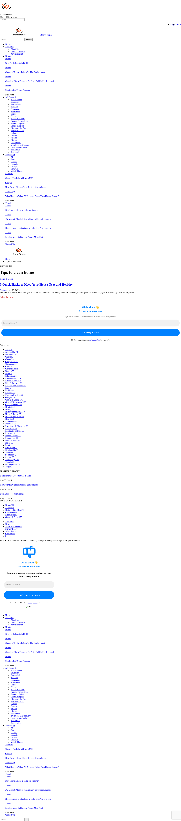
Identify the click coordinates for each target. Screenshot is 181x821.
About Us (9, 47)
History (14, 140)
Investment (15, 111)
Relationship (16, 152)
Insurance (10, 424)
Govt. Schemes (13, 404)
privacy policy (94, 340)
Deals (8, 373)
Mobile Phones (17, 171)
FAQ (8, 388)
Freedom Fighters (18, 123)
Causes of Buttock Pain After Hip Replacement (25, 72)
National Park (13, 440)
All (12, 157)
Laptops (14, 166)
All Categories (11, 97)
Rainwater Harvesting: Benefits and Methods (19, 485)
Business (14, 107)
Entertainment (16, 99)
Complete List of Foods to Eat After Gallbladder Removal (29, 81)
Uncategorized (12, 464)
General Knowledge (15, 402)
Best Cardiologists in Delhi (16, 63)
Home (7, 44)
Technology (10, 154)
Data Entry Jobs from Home (12, 494)
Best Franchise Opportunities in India (15, 476)
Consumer (11, 364)
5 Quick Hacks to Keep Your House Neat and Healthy (36, 284)
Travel (8, 203)
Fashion (14, 138)
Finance (10, 393)
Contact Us (10, 244)
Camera (14, 162)
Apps (13, 159)
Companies (15, 109)
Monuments (16, 142)
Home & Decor (17, 130)
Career (9, 359)
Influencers (11, 421)
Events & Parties (18, 118)
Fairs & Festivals (13, 383)
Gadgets (14, 164)
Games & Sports (17, 126)
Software (14, 169)
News (9, 443)
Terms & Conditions (13, 526)
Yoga (8, 467)
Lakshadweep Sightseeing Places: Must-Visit (24, 237)
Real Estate (15, 150)
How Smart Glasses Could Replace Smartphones (25, 187)
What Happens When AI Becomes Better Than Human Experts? (32, 196)
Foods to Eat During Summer (17, 90)
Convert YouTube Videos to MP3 (19, 178)
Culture (14, 133)
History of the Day (18, 128)
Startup (14, 114)
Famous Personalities (19, 121)
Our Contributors (18, 51)
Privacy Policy (11, 529)
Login (172, 24)
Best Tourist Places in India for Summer (22, 210)
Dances (14, 135)
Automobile (16, 104)
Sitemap (8, 536)
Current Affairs (13, 369)
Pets (7, 445)
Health (8, 56)
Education (15, 102)
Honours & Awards (14, 416)
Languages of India (19, 147)
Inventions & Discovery (21, 145)
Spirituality (10, 455)
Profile (178, 24)
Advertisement (17, 54)
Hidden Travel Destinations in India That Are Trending (28, 228)
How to (9, 419)
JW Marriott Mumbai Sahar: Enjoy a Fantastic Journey (28, 219)
